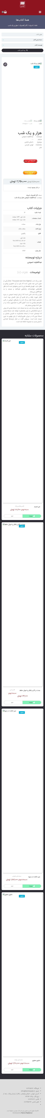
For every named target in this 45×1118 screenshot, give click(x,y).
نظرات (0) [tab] (22, 272)
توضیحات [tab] (35, 272)
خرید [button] (12, 516)
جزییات (30, 516)
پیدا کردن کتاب (21, 50)
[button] (5, 64)
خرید (12, 702)
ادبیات (31, 25)
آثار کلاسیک (23, 25)
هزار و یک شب (19, 197)
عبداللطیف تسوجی (30, 197)
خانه (35, 25)
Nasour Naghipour (26, 1113)
